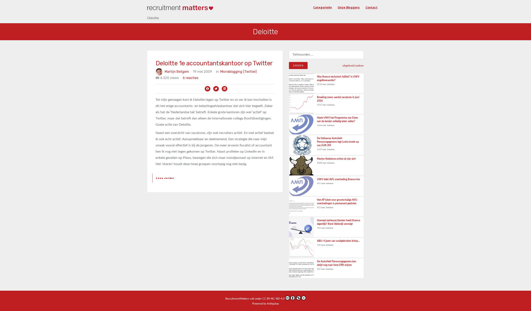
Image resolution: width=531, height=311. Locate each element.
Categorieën (322, 7)
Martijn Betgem (177, 72)
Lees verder (165, 178)
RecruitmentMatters (237, 299)
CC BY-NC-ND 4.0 (273, 299)
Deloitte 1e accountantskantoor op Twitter (214, 63)
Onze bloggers (349, 7)
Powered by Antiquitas (265, 303)
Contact (371, 7)
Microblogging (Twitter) (238, 72)
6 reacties (190, 78)
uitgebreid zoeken (353, 65)
